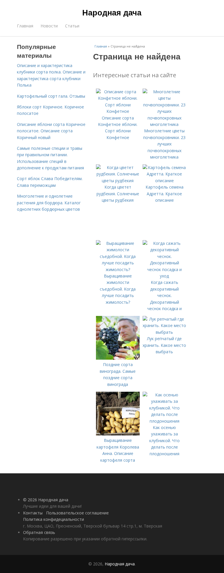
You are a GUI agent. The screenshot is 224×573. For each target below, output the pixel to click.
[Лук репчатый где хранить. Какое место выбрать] (164, 332)
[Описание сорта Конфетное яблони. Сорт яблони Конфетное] (118, 111)
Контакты (33, 513)
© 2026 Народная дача (45, 499)
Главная (25, 26)
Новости (49, 26)
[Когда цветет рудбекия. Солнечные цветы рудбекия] (118, 180)
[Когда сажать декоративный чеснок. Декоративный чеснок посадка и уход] (164, 276)
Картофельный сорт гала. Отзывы (51, 96)
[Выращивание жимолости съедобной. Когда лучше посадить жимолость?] (118, 269)
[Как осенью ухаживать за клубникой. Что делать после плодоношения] (164, 421)
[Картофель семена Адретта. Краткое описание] (164, 180)
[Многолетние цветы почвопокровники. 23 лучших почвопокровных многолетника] (164, 124)
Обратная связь (39, 532)
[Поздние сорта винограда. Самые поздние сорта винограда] (118, 358)
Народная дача (111, 12)
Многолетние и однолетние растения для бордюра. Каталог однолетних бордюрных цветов (49, 202)
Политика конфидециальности (53, 519)
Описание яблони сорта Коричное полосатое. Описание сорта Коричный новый (51, 131)
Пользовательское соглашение (77, 513)
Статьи (72, 26)
